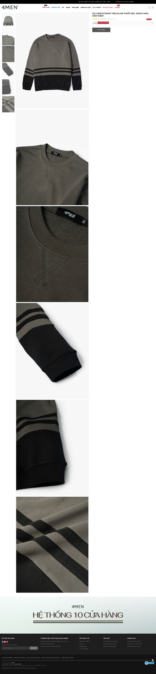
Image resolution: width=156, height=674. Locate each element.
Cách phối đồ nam (19, 657)
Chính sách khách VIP (134, 641)
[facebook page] (3, 642)
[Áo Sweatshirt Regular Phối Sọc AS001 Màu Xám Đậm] (8, 20)
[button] (123, 23)
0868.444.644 (50, 644)
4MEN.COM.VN (19, 668)
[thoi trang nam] (10, 7)
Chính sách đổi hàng (133, 646)
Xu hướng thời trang (33, 657)
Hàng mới (46, 6)
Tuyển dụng (83, 646)
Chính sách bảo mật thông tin (50, 657)
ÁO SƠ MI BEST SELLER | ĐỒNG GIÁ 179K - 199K (107, 2)
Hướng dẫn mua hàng (110, 641)
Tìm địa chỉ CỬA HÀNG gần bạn (50, 646)
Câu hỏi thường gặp (109, 646)
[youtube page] (7, 642)
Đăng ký (34, 648)
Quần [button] (68, 7)
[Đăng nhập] (150, 8)
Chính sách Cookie (67, 657)
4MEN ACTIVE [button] (86, 7)
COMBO (117, 6)
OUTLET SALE (108, 7)
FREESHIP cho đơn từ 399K (137, 2)
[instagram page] (5, 642)
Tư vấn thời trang (7, 657)
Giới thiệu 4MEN (84, 641)
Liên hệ (81, 644)
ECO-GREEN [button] (97, 7)
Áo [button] (63, 7)
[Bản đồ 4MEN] (78, 615)
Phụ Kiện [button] (75, 7)
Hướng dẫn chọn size (110, 644)
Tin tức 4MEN (83, 649)
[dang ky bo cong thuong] (149, 663)
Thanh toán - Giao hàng (134, 644)
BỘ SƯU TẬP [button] (56, 7)
